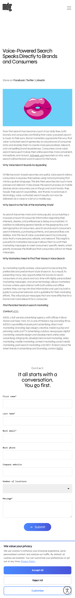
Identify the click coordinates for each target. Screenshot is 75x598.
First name (9, 396)
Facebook (19, 80)
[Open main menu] (69, 9)
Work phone (9, 447)
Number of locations (15, 481)
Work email (9, 430)
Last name (9, 413)
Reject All (37, 580)
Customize (37, 590)
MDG (15, 311)
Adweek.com (37, 155)
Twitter (30, 80)
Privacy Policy (28, 561)
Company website (12, 464)
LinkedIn (40, 80)
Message (8, 498)
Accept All (37, 570)
